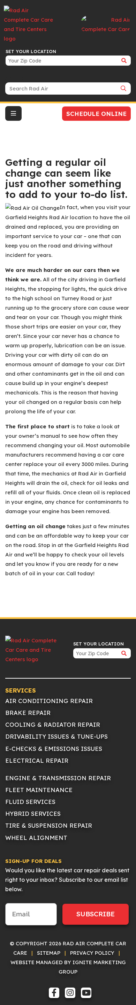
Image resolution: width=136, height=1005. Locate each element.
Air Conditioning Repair (49, 700)
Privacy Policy (92, 952)
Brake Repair (28, 712)
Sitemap (48, 952)
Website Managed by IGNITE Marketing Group (68, 967)
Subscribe (95, 914)
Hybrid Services (33, 813)
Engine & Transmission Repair (58, 778)
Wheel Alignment (36, 837)
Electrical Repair (36, 760)
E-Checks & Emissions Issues (53, 748)
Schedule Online (96, 113)
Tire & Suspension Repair (48, 825)
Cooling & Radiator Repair (52, 724)
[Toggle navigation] (13, 113)
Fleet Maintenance (39, 789)
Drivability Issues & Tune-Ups (56, 736)
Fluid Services (30, 801)
